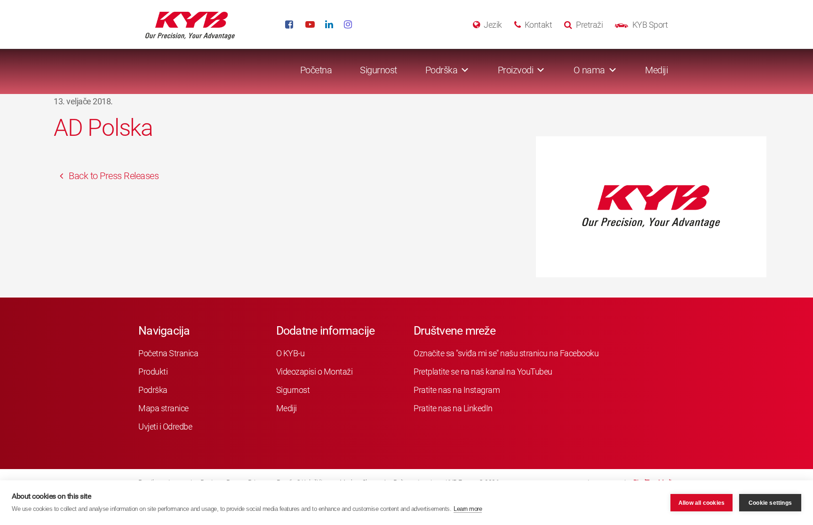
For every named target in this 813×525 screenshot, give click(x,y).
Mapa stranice (163, 408)
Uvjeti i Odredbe (165, 426)
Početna (316, 70)
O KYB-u (290, 353)
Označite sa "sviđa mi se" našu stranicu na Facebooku (506, 353)
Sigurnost (378, 70)
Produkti (152, 371)
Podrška (152, 390)
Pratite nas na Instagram (457, 390)
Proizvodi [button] (516, 70)
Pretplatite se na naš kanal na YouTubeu (483, 371)
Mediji (656, 70)
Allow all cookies (701, 503)
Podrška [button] (441, 70)
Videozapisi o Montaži (314, 371)
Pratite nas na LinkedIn (453, 408)
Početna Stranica (168, 353)
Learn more (468, 508)
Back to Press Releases (113, 175)
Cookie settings (770, 503)
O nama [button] (589, 70)
